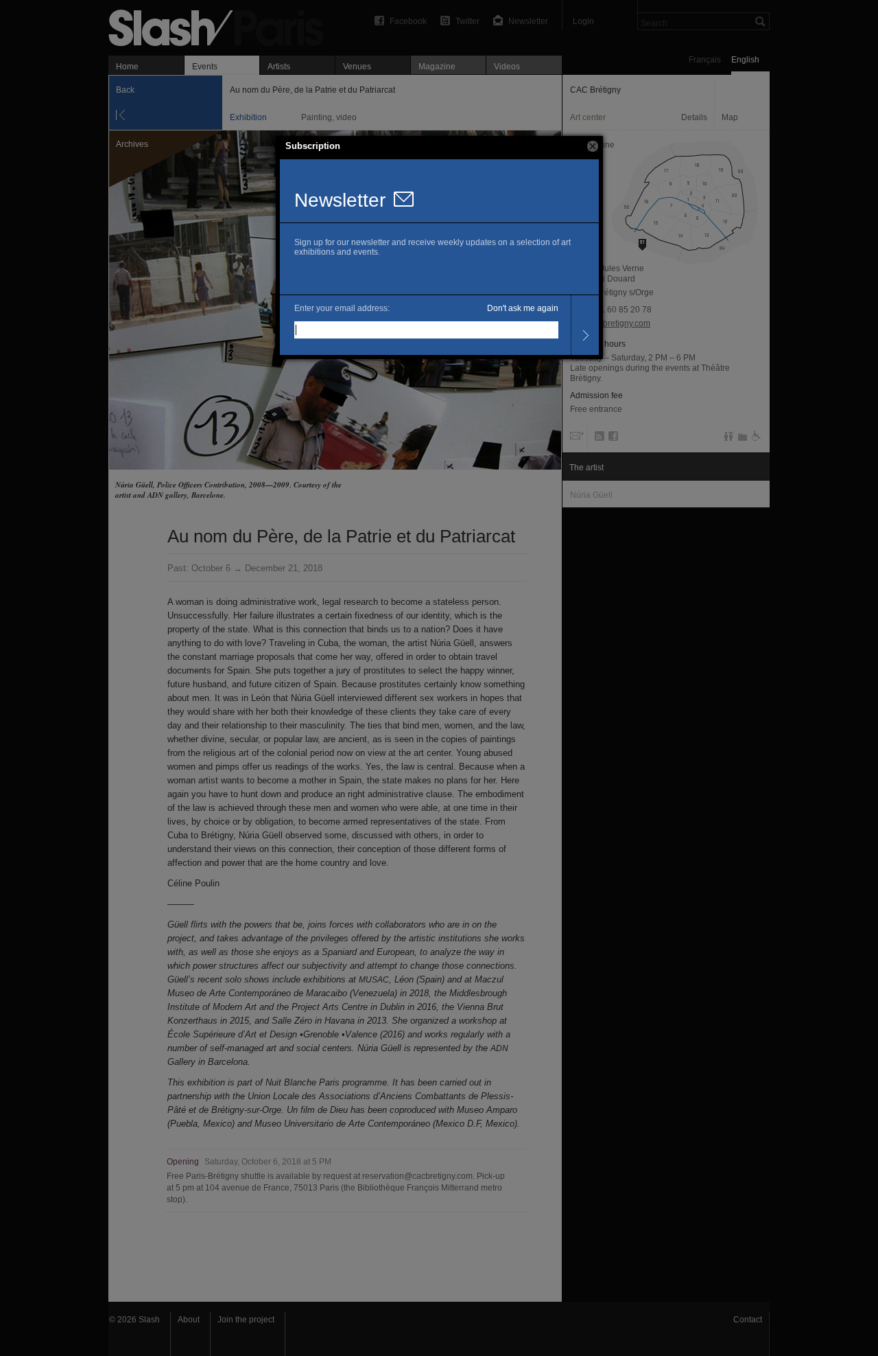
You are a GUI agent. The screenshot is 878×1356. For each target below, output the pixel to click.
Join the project (245, 1319)
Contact (747, 1319)
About (189, 1319)
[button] (592, 146)
